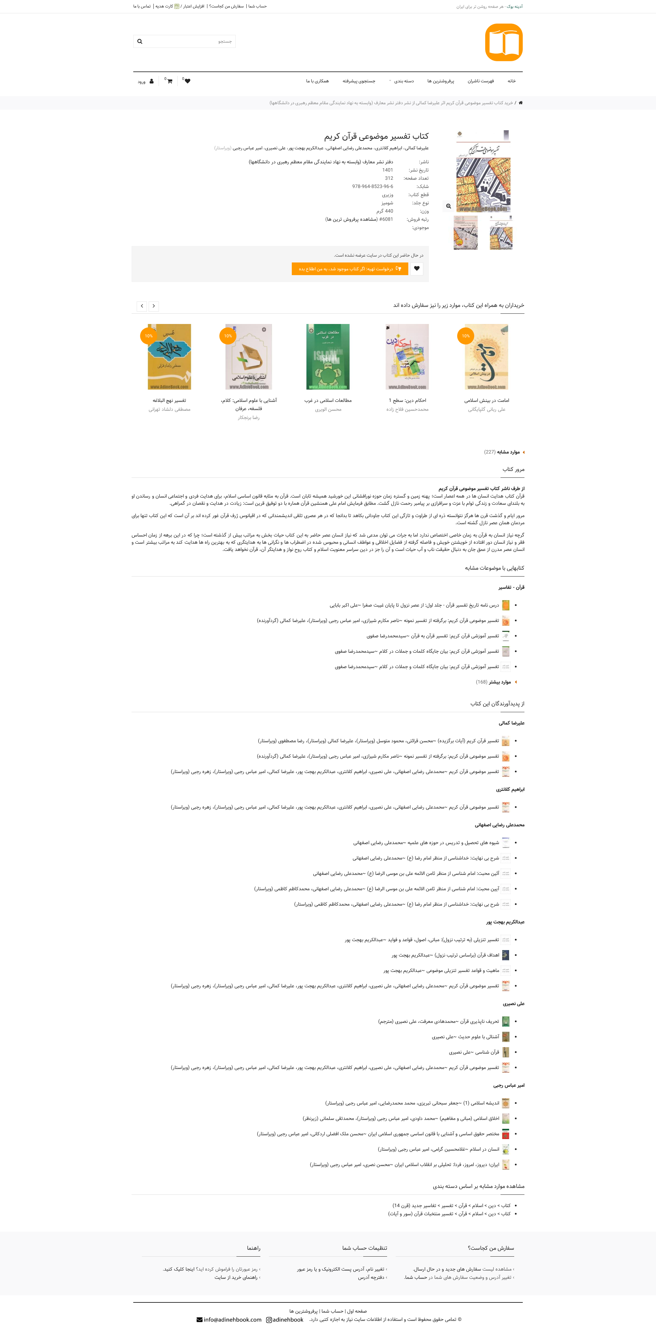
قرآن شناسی (488, 1052)
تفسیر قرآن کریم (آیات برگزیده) (469, 741)
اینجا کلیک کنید (179, 1269)
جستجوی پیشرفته (359, 81)
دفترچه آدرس (371, 1277)
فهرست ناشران (481, 81)
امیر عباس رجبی (247, 148)
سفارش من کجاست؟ (226, 6)
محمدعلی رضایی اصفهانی (349, 148)
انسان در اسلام (485, 1149)
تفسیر (447, 1206)
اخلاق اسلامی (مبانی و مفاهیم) (470, 1118)
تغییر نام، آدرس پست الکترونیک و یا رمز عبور (340, 1269)
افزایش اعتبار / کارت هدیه (179, 6)
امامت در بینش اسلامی (486, 400)
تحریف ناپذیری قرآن (480, 1021)
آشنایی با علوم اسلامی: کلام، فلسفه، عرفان (249, 404)
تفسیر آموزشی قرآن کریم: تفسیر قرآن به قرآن (456, 636)
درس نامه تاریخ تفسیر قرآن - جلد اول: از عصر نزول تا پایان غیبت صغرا (432, 605)
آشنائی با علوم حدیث (479, 1037)
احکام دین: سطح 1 (407, 400)
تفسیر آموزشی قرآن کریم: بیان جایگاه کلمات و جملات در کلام (440, 651)
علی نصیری (275, 148)
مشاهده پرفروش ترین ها (351, 219)
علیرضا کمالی (417, 148)
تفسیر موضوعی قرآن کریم (475, 772)
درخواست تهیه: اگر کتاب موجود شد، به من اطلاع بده (346, 269)
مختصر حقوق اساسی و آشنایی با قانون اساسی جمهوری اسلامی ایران (434, 1134)
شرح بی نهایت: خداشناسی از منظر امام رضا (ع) (454, 858)
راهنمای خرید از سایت (236, 1277)
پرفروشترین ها (440, 81)
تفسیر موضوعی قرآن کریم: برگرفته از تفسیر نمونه (452, 621)
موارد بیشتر (500, 682)
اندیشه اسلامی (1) (482, 1103)
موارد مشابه (508, 452)
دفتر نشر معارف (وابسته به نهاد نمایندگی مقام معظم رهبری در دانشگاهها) (321, 162)
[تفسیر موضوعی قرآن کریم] (448, 206)
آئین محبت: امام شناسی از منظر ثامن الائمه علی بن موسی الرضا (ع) (434, 873)
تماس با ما (142, 6)
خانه (512, 81)
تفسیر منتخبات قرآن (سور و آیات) (420, 1214)
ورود (142, 81)
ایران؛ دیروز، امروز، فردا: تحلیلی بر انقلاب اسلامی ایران (448, 1165)
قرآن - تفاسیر (511, 587)
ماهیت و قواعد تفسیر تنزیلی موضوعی (463, 970)
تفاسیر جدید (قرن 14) (414, 1206)
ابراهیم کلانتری (388, 148)
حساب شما (257, 6)
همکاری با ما (317, 81)
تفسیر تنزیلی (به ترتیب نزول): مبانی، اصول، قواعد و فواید (444, 940)
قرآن (463, 1206)
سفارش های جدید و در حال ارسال (447, 1269)
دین (492, 1206)
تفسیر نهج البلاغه (169, 400)
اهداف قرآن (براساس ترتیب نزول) (468, 955)
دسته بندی (404, 81)
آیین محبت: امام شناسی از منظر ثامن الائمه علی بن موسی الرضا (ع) (434, 889)
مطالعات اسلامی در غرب (328, 400)
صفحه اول (357, 1311)
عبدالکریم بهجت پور (306, 148)
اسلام (477, 1206)
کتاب (506, 1206)
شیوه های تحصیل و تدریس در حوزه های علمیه (454, 843)
